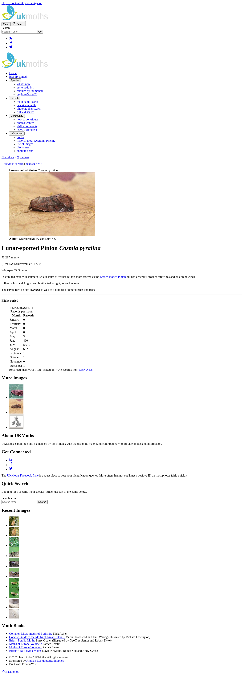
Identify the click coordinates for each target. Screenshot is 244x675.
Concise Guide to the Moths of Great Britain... (37, 637)
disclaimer (23, 147)
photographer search (29, 108)
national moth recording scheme (36, 140)
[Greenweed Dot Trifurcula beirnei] (14, 586)
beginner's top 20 (27, 94)
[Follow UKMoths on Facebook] (11, 43)
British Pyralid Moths (22, 640)
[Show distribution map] (16, 427)
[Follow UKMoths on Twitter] (11, 47)
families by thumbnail (30, 90)
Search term (9, 498)
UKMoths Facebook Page (23, 475)
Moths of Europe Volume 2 (25, 644)
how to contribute (27, 119)
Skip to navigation (31, 3)
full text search (25, 112)
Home (13, 73)
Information (17, 133)
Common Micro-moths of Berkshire (30, 633)
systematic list (25, 87)
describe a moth (26, 105)
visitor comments (27, 126)
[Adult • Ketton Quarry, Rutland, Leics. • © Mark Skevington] (16, 397)
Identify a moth (18, 76)
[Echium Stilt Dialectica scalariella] (14, 607)
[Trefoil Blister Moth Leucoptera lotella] (14, 545)
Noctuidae (8, 157)
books (20, 137)
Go (40, 31)
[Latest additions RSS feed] (10, 38)
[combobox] (19, 32)
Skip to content (11, 3)
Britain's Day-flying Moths (25, 650)
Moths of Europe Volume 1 (25, 647)
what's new (23, 84)
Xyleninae (23, 157)
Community (17, 115)
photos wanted (25, 122)
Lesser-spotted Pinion (113, 276)
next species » (34, 163)
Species (15, 80)
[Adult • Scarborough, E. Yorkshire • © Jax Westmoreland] (16, 412)
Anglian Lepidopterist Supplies (45, 660)
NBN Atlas (85, 369)
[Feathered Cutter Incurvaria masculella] (14, 525)
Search (6, 27)
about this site (25, 150)
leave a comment (27, 129)
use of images (25, 144)
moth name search (28, 101)
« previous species (12, 163)
